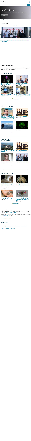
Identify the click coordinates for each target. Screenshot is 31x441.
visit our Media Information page (11, 212)
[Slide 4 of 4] (17, 25)
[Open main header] (29, 2)
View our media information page (7, 218)
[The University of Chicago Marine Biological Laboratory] (5, 2)
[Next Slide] (29, 25)
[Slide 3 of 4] (16, 25)
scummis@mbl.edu (4, 215)
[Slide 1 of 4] (13, 25)
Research (7, 228)
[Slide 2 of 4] (14, 25)
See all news (13, 228)
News (3, 228)
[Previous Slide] (1, 25)
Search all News (5, 15)
